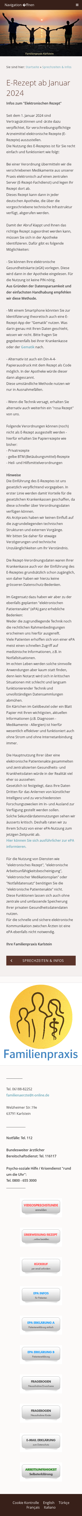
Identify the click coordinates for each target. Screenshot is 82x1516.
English (48, 1502)
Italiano (50, 1507)
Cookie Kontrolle (26, 1502)
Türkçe (64, 1502)
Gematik (28, 347)
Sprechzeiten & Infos (56, 67)
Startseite (32, 67)
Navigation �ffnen (19, 5)
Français (33, 1507)
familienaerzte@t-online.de (27, 1095)
